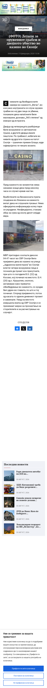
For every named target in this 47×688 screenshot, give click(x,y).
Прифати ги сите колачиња (23, 669)
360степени (12, 53)
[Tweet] (23, 328)
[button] (43, 20)
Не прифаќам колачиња (23, 683)
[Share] (17, 328)
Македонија (23, 29)
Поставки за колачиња (24, 676)
